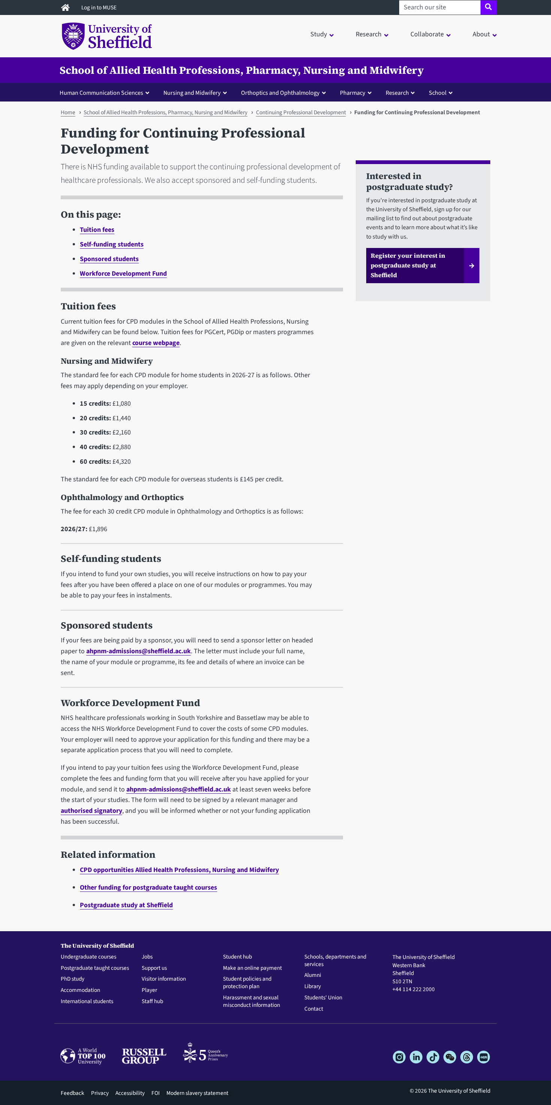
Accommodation (80, 990)
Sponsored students (109, 259)
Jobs (147, 957)
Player (149, 990)
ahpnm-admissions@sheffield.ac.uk (138, 651)
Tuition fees (97, 229)
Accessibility (130, 1093)
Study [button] (318, 34)
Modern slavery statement (197, 1093)
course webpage (156, 343)
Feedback (72, 1093)
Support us (154, 968)
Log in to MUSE (99, 7)
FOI (155, 1093)
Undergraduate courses (88, 957)
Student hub (237, 957)
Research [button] (369, 34)
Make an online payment (252, 968)
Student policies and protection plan (247, 982)
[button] (106, 93)
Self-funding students (112, 244)
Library (312, 986)
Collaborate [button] (427, 34)
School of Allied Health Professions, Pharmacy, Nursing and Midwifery (242, 70)
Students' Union (323, 998)
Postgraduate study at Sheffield (126, 905)
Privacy (100, 1093)
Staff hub (152, 1001)
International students (87, 1001)
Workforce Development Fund (123, 273)
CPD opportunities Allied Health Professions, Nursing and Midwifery (179, 870)
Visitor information (164, 979)
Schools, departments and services (335, 960)
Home (68, 112)
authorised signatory (91, 810)
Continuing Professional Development (301, 112)
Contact (313, 1009)
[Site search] (489, 7)
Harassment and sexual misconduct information (251, 1001)
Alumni (312, 975)
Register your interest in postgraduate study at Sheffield (408, 265)
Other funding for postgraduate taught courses (148, 887)
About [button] (481, 34)
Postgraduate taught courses (95, 968)
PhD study (72, 979)
